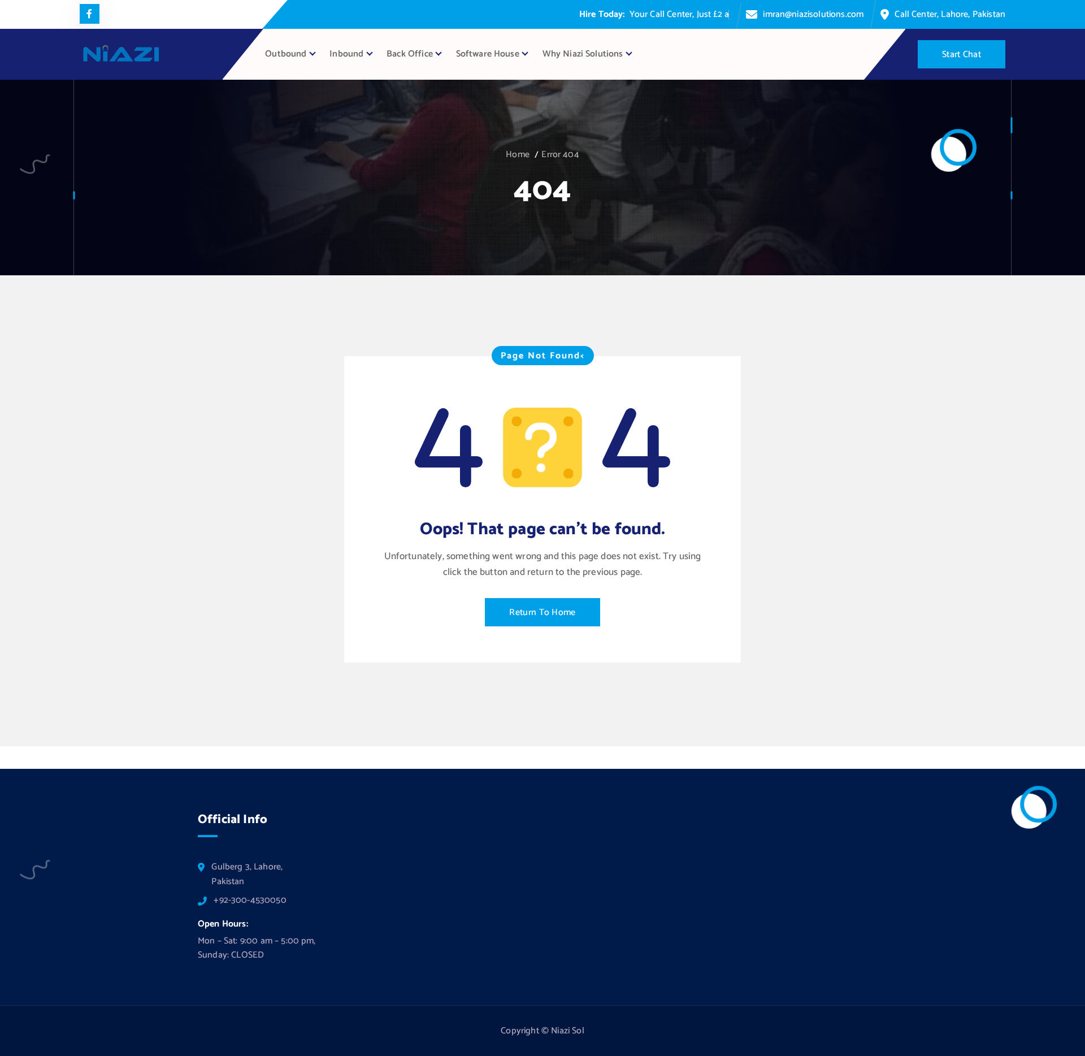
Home (518, 154)
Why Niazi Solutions (582, 54)
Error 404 (560, 154)
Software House (487, 54)
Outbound (285, 54)
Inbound (346, 54)
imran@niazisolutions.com (813, 14)
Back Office (410, 54)
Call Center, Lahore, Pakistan (950, 14)
